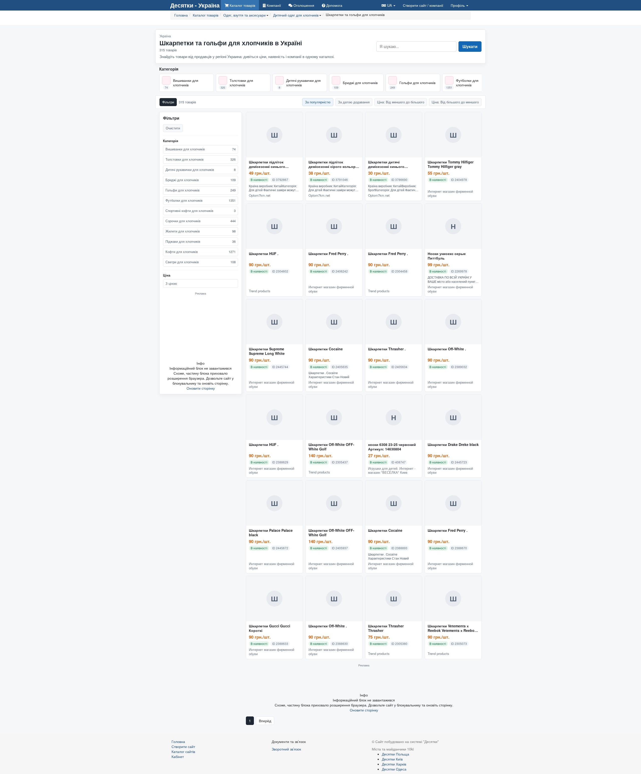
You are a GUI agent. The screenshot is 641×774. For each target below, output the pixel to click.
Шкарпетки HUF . (263, 253)
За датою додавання (354, 102)
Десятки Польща (395, 753)
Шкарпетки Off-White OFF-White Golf (331, 446)
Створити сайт (423, 5)
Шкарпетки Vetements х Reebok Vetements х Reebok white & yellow (452, 628)
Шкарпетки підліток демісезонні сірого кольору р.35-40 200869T (333, 164)
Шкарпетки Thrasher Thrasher (386, 628)
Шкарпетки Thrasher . (387, 349)
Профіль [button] (458, 5)
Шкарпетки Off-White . (447, 349)
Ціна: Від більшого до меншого (455, 102)
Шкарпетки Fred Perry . (328, 253)
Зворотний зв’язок (286, 748)
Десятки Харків (394, 763)
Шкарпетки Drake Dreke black (453, 444)
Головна (178, 741)
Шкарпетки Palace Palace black (271, 532)
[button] (388, 5)
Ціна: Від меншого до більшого (400, 102)
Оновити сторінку (201, 388)
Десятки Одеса (394, 768)
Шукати (469, 46)
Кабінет (178, 756)
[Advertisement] (200, 328)
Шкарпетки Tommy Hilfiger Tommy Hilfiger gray (450, 164)
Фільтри (168, 102)
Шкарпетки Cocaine (325, 349)
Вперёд (265, 720)
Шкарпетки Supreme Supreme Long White (267, 351)
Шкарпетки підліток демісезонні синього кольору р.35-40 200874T (271, 164)
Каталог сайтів (183, 751)
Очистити (173, 128)
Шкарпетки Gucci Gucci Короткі (269, 628)
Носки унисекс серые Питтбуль (447, 256)
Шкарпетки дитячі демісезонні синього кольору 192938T (386, 164)
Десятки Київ (392, 758)
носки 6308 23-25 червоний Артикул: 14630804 (392, 446)
